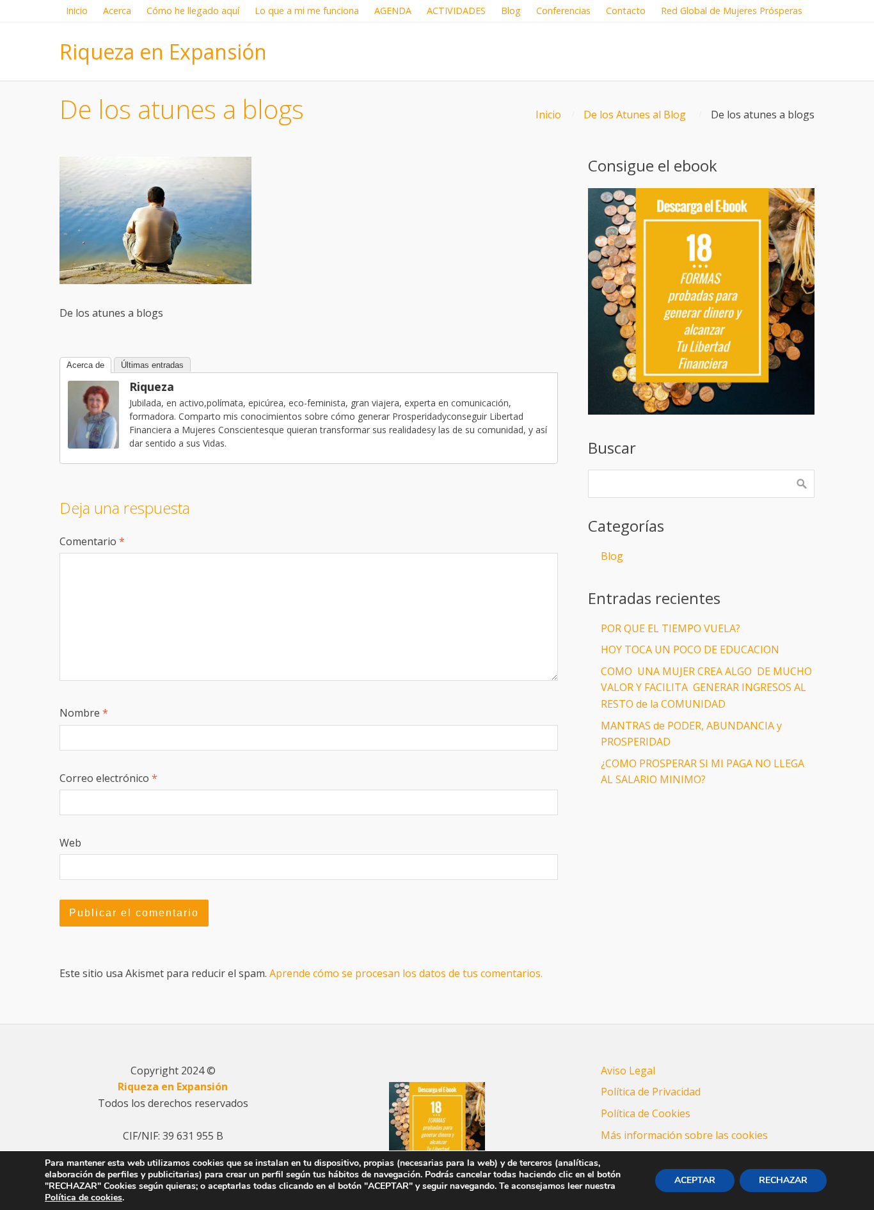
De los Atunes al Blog (635, 114)
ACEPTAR (694, 1180)
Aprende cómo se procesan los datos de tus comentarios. (406, 973)
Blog (612, 556)
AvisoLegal (628, 1070)
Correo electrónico (108, 778)
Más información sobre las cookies (684, 1135)
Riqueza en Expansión (163, 51)
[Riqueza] (93, 445)
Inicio (548, 114)
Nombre (84, 713)
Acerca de (85, 365)
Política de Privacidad (651, 1092)
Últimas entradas (152, 365)
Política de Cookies (645, 1113)
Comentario (92, 541)
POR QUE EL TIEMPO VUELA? (670, 628)
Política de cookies (83, 1197)
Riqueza (151, 386)
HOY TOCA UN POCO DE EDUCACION (690, 649)
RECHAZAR (783, 1180)
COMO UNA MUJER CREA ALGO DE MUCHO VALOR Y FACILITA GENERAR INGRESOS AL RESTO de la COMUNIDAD (706, 687)
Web (70, 843)
